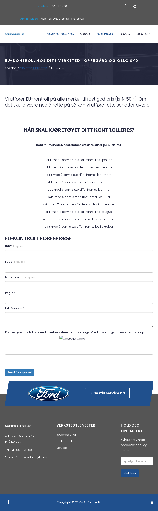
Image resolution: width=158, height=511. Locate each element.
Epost (15, 262)
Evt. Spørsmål (15, 308)
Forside (11, 68)
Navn (14, 246)
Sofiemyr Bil (92, 502)
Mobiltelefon (20, 277)
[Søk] (135, 6)
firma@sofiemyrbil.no (31, 457)
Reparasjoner (66, 434)
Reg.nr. (10, 293)
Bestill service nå (109, 393)
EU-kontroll (106, 34)
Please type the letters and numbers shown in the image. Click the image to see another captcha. (78, 332)
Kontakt (143, 34)
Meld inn (130, 473)
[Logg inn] (152, 502)
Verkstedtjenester (60, 34)
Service (85, 34)
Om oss (126, 34)
